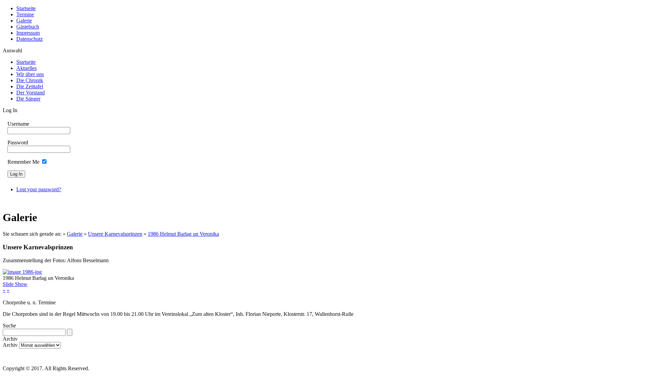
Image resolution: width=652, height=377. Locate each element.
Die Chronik (29, 80)
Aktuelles (26, 68)
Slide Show (15, 284)
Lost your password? (38, 189)
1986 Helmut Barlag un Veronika (183, 234)
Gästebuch (27, 27)
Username (18, 124)
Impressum (28, 33)
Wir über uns (30, 74)
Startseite (26, 8)
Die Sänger (28, 99)
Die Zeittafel (29, 86)
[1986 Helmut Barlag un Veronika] (22, 272)
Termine (25, 14)
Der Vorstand (30, 92)
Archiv (10, 345)
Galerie (24, 20)
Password (17, 142)
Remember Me (23, 162)
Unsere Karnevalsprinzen (115, 234)
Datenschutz (29, 39)
